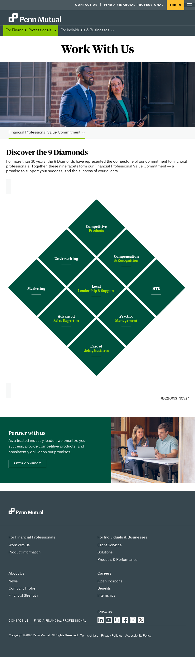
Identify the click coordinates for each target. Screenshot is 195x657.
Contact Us (86, 5)
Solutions (105, 552)
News (13, 581)
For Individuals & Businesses (84, 30)
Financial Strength (23, 595)
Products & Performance (117, 559)
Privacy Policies (111, 636)
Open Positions (110, 581)
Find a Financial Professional (134, 5)
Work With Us (19, 545)
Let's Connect (27, 463)
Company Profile (22, 588)
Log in (175, 5)
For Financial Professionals (28, 30)
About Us (16, 573)
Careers (104, 573)
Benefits (104, 588)
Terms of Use (89, 636)
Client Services (110, 545)
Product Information (25, 552)
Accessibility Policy (138, 636)
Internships (106, 595)
